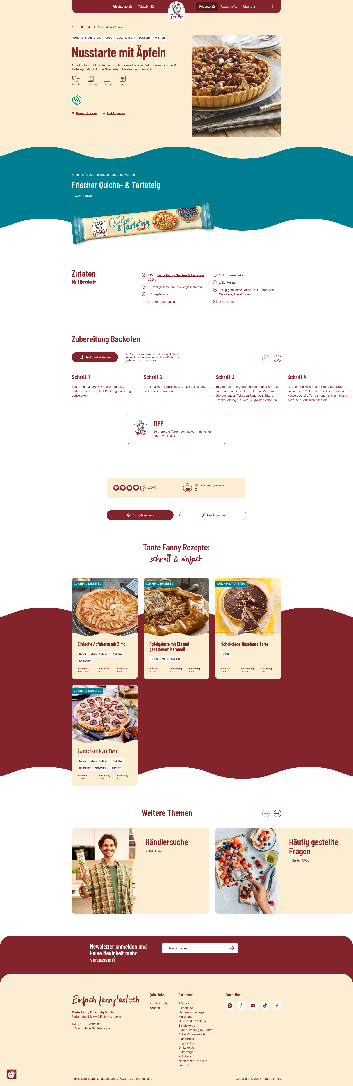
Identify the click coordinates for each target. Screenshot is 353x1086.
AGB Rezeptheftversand (136, 1078)
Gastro (183, 1065)
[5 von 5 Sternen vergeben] (143, 488)
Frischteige (120, 6)
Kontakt (154, 1008)
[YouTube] (253, 1005)
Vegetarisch (126, 37)
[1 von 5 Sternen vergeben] (116, 488)
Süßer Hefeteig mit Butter (196, 1030)
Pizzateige (186, 1008)
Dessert (145, 37)
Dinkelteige (186, 1047)
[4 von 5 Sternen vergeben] (136, 488)
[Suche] (271, 7)
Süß (108, 37)
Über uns (249, 6)
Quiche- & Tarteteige (193, 1021)
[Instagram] (229, 1005)
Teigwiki (143, 6)
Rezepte (205, 6)
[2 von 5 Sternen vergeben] (123, 488)
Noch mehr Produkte (193, 1061)
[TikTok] (265, 1005)
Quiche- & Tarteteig (87, 37)
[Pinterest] (241, 1005)
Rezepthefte (229, 6)
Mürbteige (185, 1016)
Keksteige (185, 1056)
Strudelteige (187, 1025)
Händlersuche (158, 1003)
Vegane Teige (188, 1043)
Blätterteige (186, 1003)
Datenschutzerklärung (103, 1078)
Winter (160, 37)
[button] (130, 6)
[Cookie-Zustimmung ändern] (11, 1074)
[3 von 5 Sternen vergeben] (129, 488)
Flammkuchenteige (191, 1012)
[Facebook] (276, 1005)
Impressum (79, 1078)
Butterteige (186, 1052)
